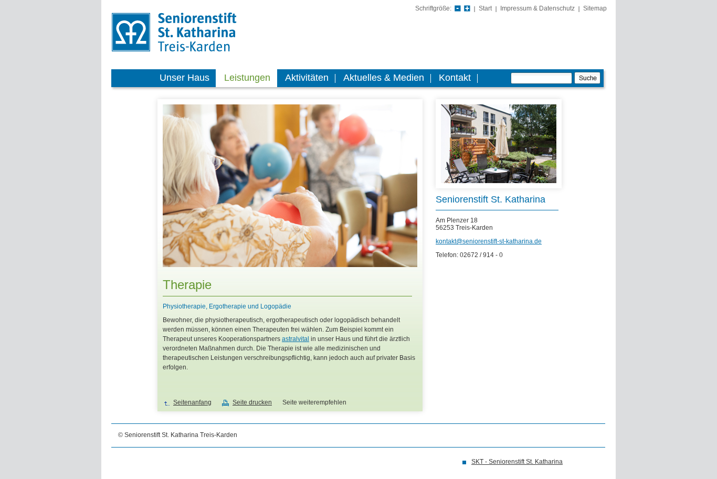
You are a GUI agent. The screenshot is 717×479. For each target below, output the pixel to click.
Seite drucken (252, 402)
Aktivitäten (307, 77)
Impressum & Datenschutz (537, 8)
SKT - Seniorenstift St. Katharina (517, 461)
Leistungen (247, 77)
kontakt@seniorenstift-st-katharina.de (489, 241)
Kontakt (455, 77)
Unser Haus (184, 77)
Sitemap (595, 8)
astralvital (295, 339)
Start (485, 8)
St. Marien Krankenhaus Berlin (190, 33)
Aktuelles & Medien (383, 77)
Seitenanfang (192, 402)
